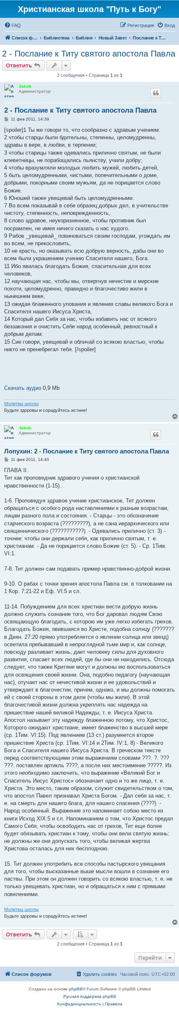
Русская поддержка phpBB (89, 996)
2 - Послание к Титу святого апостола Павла (88, 53)
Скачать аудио (22, 388)
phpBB (75, 989)
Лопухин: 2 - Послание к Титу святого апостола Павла (86, 451)
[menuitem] (12, 25)
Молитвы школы (21, 403)
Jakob (25, 86)
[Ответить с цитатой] (155, 93)
